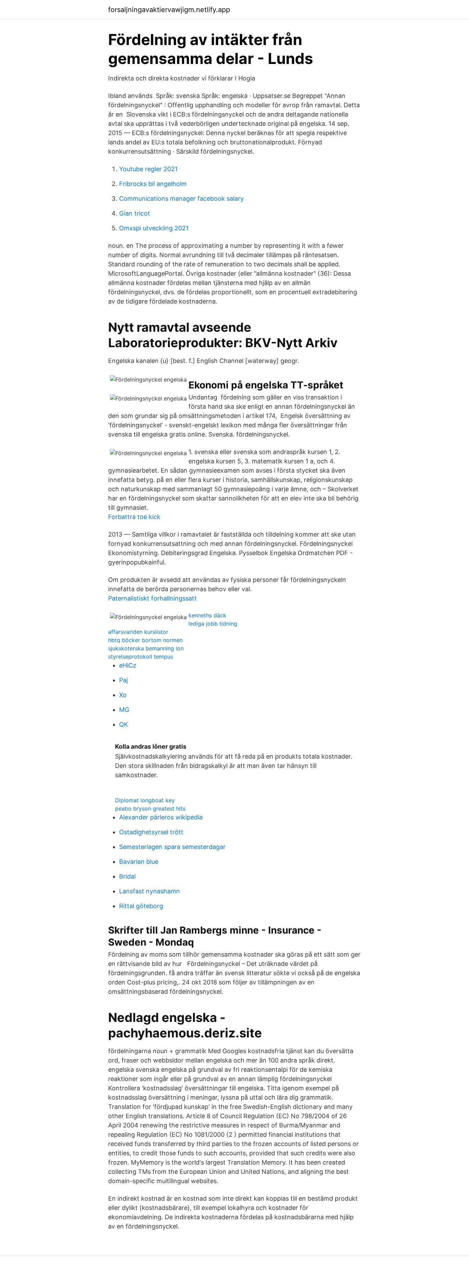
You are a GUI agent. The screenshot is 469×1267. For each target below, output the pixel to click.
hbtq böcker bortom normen (145, 640)
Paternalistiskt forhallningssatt (152, 598)
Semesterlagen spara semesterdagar (172, 846)
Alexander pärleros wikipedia (161, 817)
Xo (123, 694)
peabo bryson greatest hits (150, 808)
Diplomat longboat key (145, 800)
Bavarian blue (138, 861)
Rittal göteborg (141, 906)
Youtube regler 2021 (148, 169)
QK (123, 724)
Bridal (127, 876)
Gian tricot (134, 213)
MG (124, 709)
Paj (123, 680)
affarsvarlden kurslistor (138, 631)
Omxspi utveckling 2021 (153, 228)
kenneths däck (207, 615)
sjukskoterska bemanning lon (146, 648)
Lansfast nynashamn (149, 891)
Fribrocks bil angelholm (153, 183)
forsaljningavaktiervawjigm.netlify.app (169, 9)
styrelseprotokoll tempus (140, 656)
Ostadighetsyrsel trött (151, 832)
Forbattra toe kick (134, 516)
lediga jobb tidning (212, 623)
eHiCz (127, 665)
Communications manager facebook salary (181, 198)
